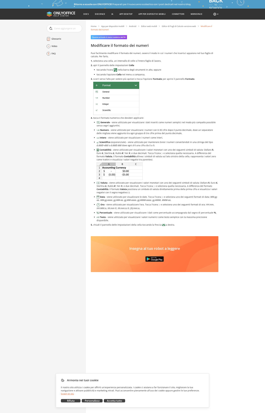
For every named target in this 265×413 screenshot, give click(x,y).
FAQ (54, 53)
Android (132, 26)
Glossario (56, 38)
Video (54, 46)
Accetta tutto (114, 400)
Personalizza (92, 400)
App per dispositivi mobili (112, 26)
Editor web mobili (149, 26)
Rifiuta (71, 400)
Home (93, 26)
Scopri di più (67, 393)
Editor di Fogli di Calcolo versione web (179, 26)
